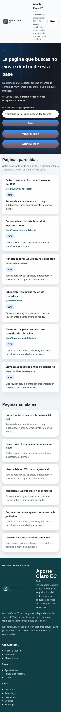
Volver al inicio (30, 133)
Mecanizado (11, 658)
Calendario (10, 677)
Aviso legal (10, 693)
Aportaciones (12, 670)
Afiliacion (10, 654)
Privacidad (10, 697)
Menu (53, 21)
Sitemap (9, 704)
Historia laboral (13, 650)
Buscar (31, 123)
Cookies (9, 700)
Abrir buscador (30, 143)
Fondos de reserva (15, 673)
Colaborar (10, 689)
